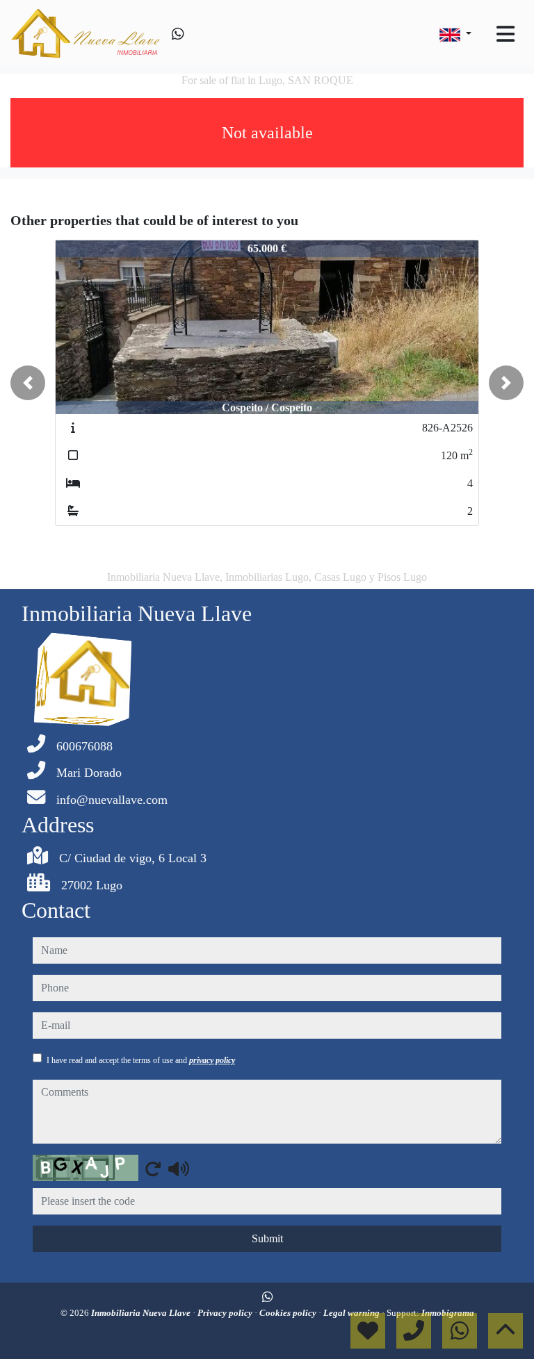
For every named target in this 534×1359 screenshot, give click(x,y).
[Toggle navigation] (505, 34)
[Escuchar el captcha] (179, 1169)
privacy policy (212, 1060)
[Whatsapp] (178, 34)
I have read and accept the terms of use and (141, 1060)
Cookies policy (288, 1313)
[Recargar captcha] (153, 1169)
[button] (27, 382)
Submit (267, 1238)
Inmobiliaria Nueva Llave (142, 1313)
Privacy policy (225, 1313)
